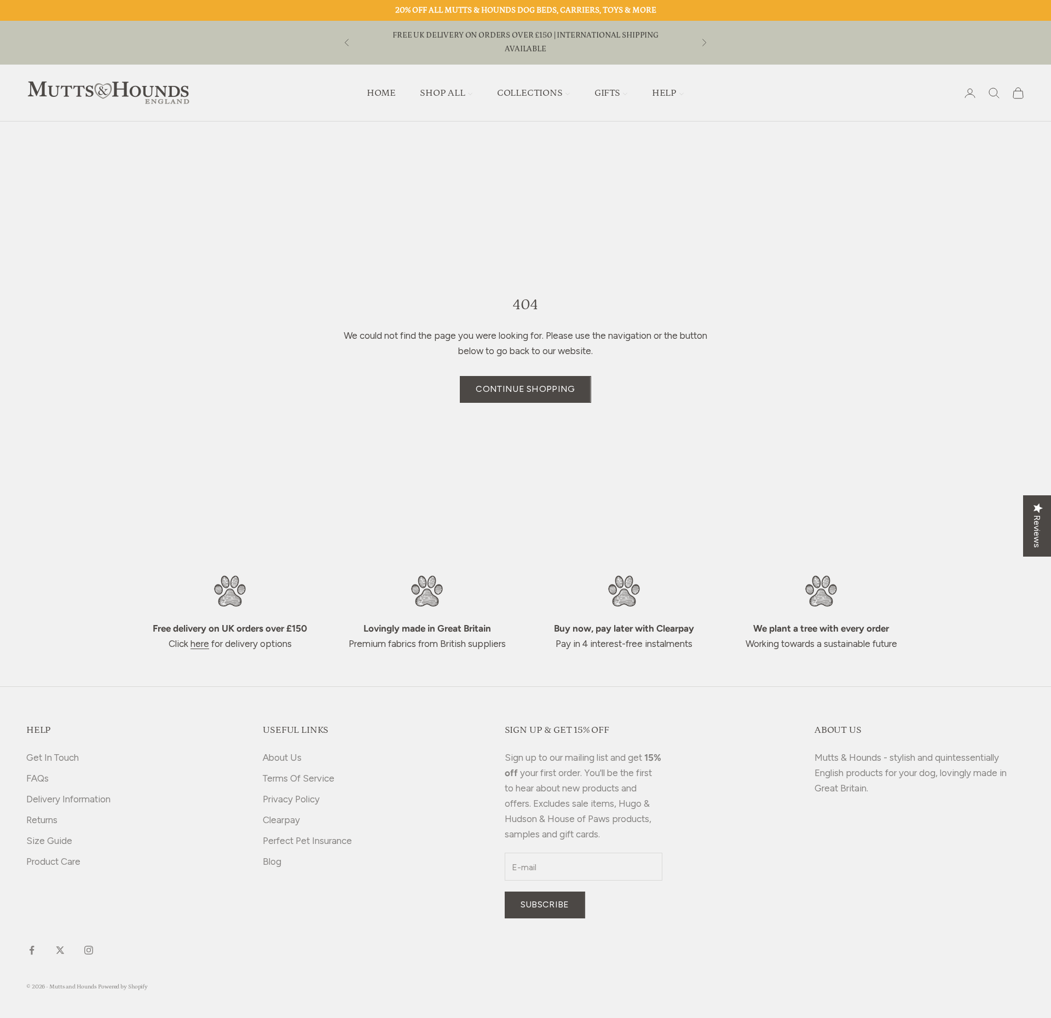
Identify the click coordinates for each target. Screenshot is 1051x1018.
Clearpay (281, 819)
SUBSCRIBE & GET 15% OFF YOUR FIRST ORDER (525, 42)
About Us (282, 757)
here (199, 643)
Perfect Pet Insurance (307, 840)
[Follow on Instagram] (88, 950)
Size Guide (49, 840)
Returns (41, 819)
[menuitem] (381, 92)
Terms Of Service (298, 778)
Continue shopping (525, 389)
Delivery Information (68, 799)
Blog (272, 861)
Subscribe (545, 904)
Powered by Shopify (123, 987)
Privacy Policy (291, 799)
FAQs (37, 778)
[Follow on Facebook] (31, 950)
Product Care (53, 861)
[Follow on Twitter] (60, 950)
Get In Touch (52, 757)
